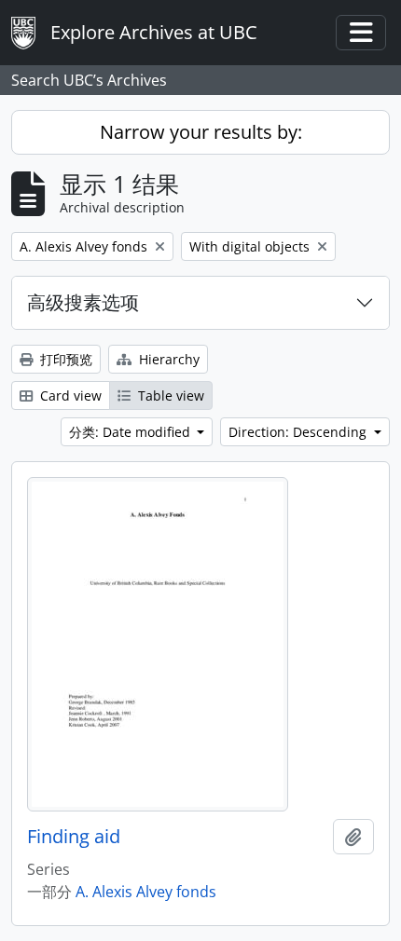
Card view (69, 395)
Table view (169, 395)
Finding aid (73, 836)
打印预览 (64, 359)
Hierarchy (167, 359)
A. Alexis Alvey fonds (146, 891)
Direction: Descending (299, 432)
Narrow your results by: (201, 131)
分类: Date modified (131, 432)
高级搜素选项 (83, 302)
